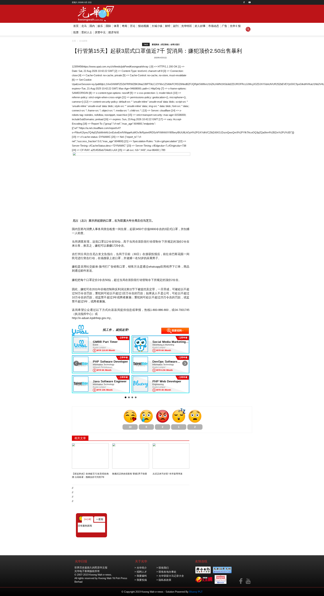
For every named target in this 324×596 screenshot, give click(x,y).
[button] (248, 29)
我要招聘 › (177, 330)
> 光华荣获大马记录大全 (170, 575)
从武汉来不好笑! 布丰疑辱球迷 (167, 473)
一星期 (99, 519)
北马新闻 (83, 41)
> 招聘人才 (140, 571)
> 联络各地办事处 (166, 571)
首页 (76, 26)
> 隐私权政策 (163, 579)
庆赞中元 (100, 32)
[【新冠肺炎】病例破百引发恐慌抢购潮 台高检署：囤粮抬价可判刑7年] (90, 456)
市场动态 (213, 26)
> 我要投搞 (140, 579)
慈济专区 (113, 32)
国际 (108, 26)
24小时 (87, 519)
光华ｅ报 (235, 26)
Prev (76, 363)
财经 (167, 26)
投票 (76, 32)
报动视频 (143, 26)
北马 (84, 26)
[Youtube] (249, 2)
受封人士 (86, 32)
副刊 (176, 26)
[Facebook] (244, 2)
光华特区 (186, 26)
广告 (224, 26)
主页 (74, 41)
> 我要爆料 (140, 575)
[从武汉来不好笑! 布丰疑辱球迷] (171, 456)
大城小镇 (157, 26)
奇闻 (124, 26)
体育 (116, 26)
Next (185, 363)
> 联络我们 (162, 567)
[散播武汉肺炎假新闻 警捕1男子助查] (130, 456)
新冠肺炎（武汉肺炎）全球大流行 (166, 44)
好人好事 (200, 26)
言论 (132, 26)
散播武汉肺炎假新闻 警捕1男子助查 (129, 473)
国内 (92, 26)
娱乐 (100, 26)
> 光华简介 (140, 567)
